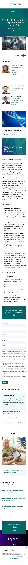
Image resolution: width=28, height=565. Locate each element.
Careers (14, 544)
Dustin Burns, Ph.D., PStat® (18, 86)
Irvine (12, 92)
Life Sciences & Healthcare (11, 135)
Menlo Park (13, 74)
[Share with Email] (25, 55)
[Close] (26, 547)
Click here (14, 530)
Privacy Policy (20, 556)
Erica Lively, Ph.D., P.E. (17, 65)
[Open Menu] (7, 4)
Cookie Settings (14, 558)
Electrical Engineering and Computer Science (17, 101)
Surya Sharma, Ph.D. (16, 96)
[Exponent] (15, 4)
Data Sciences (14, 72)
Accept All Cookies (14, 562)
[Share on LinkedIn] (22, 55)
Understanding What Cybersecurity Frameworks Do (14, 484)
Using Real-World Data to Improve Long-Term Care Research (13, 471)
